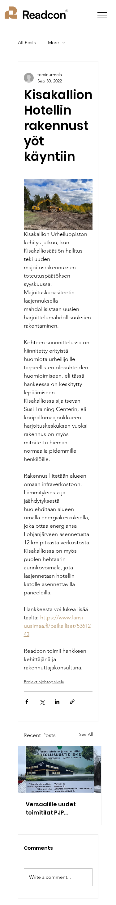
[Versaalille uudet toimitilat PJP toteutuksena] (59, 769)
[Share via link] (72, 702)
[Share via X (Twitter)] (42, 702)
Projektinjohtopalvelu (44, 682)
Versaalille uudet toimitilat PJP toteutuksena (51, 808)
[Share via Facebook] (27, 702)
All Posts (27, 42)
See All (86, 734)
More (53, 42)
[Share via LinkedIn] (57, 702)
